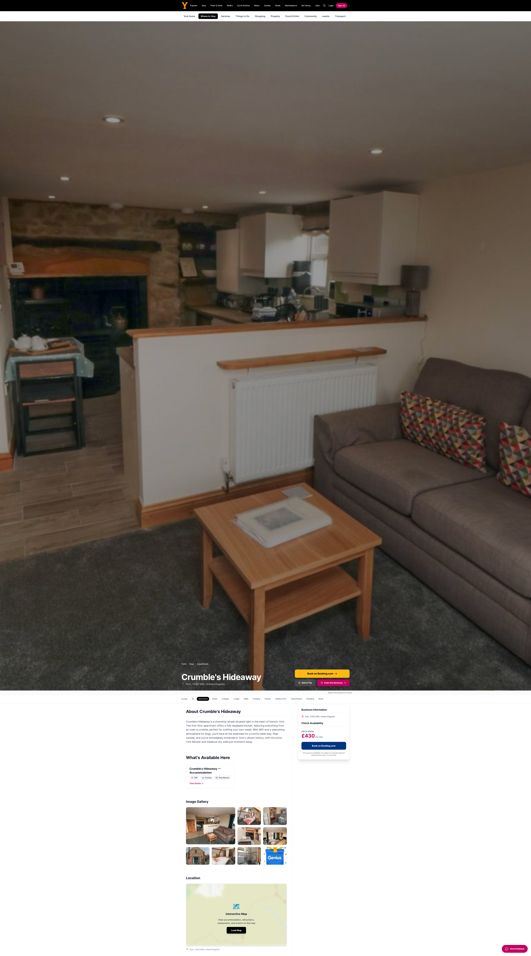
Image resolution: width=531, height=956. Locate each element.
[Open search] (324, 5)
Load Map (236, 930)
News (257, 5)
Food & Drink (216, 5)
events (326, 16)
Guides (267, 5)
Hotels (214, 699)
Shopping (260, 16)
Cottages (225, 699)
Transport (340, 16)
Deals (278, 5)
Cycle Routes (243, 5)
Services (225, 16)
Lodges (236, 699)
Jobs (317, 5)
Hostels (267, 699)
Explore (193, 5)
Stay (204, 5)
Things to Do (242, 16)
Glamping (310, 699)
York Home (189, 16)
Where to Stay (208, 16)
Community (310, 16)
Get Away (306, 5)
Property (275, 16)
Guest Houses (296, 699)
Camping (256, 699)
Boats (321, 699)
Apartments (203, 699)
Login (331, 5)
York (183, 664)
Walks (230, 5)
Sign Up (341, 5)
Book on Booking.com (320, 673)
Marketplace (291, 5)
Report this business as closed (340, 693)
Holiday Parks (280, 699)
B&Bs (246, 699)
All (193, 699)
